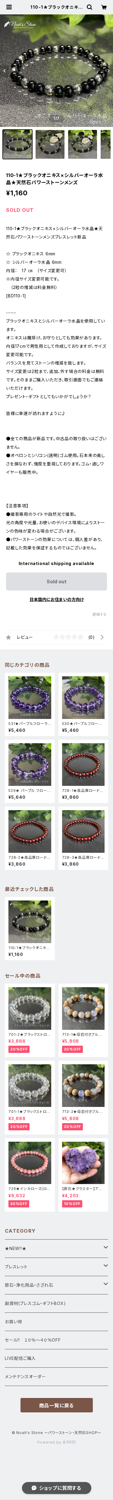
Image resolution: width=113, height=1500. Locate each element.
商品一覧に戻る (56, 1405)
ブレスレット (16, 1266)
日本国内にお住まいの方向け (57, 599)
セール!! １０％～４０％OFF (33, 1339)
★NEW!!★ (16, 1248)
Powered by (50, 1442)
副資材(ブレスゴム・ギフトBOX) (35, 1303)
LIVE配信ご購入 (20, 1358)
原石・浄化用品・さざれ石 (29, 1285)
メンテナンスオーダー (25, 1376)
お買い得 (13, 1321)
